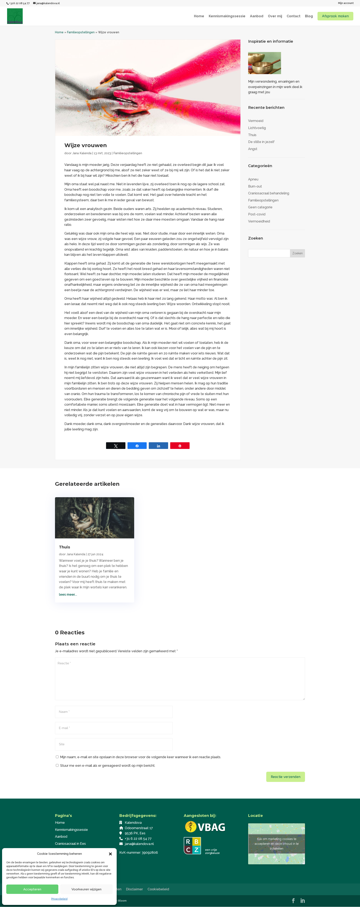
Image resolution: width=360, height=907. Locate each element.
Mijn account (346, 3)
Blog (309, 16)
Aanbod (256, 16)
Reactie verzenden (285, 777)
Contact (293, 16)
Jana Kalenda (81, 153)
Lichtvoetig (257, 128)
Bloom (122, 900)
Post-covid (256, 214)
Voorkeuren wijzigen (86, 889)
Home (199, 16)
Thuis (252, 135)
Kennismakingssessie (227, 16)
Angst (252, 149)
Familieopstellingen (81, 32)
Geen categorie (260, 207)
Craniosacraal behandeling (268, 193)
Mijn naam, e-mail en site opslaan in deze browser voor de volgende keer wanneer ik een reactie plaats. (140, 757)
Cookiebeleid (158, 889)
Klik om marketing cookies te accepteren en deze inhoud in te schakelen (277, 843)
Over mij (275, 16)
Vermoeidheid (259, 221)
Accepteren (32, 889)
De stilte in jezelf (261, 142)
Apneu (253, 179)
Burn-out (255, 186)
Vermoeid (255, 121)
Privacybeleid (59, 898)
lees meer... (68, 594)
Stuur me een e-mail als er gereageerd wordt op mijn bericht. (107, 766)
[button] (110, 854)
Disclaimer (134, 889)
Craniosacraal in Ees (70, 844)
